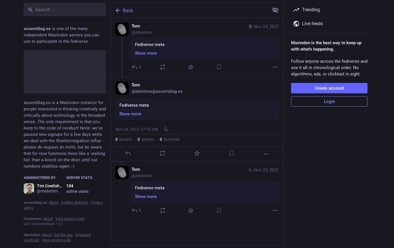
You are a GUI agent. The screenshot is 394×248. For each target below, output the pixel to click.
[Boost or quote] (162, 67)
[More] (275, 67)
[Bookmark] (218, 67)
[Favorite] (190, 67)
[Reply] (128, 153)
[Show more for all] (275, 10)
